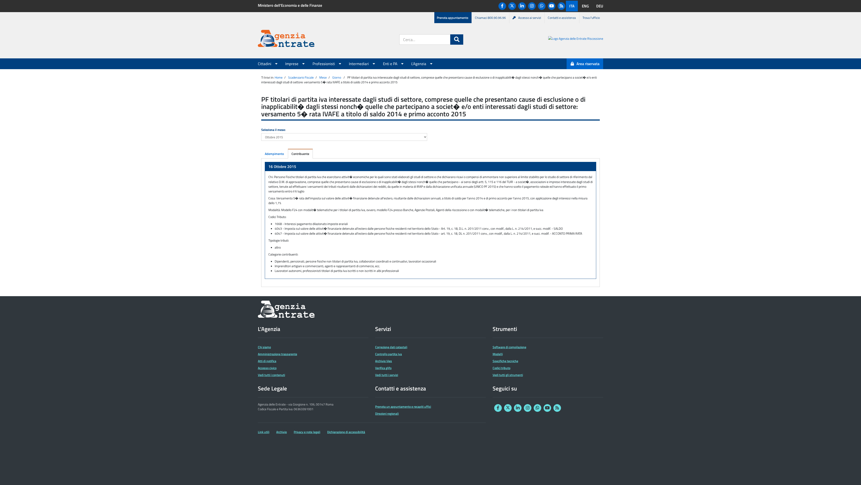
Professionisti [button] (324, 64)
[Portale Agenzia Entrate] (286, 39)
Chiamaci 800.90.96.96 (490, 17)
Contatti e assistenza (562, 17)
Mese (323, 77)
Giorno (336, 77)
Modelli (498, 354)
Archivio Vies (383, 361)
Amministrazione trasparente (277, 354)
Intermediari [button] (359, 64)
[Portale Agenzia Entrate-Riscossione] (575, 39)
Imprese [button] (292, 64)
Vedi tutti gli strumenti (508, 375)
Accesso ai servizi (529, 17)
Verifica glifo (383, 368)
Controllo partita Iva (388, 354)
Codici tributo (501, 368)
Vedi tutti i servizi (386, 375)
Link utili (263, 432)
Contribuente (300, 153)
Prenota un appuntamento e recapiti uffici (403, 406)
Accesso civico (267, 368)
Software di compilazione (509, 347)
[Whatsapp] (542, 6)
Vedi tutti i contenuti (271, 375)
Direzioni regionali (387, 413)
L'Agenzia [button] (419, 64)
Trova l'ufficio (591, 17)
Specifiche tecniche (505, 361)
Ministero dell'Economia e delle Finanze (290, 5)
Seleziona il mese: (273, 129)
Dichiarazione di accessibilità (346, 432)
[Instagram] (532, 6)
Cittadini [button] (265, 64)
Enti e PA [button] (390, 64)
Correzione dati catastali (391, 347)
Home (279, 77)
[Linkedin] (522, 6)
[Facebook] (502, 6)
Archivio (281, 432)
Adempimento (274, 153)
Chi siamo (264, 347)
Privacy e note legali (307, 432)
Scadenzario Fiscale (301, 77)
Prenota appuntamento (452, 17)
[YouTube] (551, 6)
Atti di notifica (267, 361)
